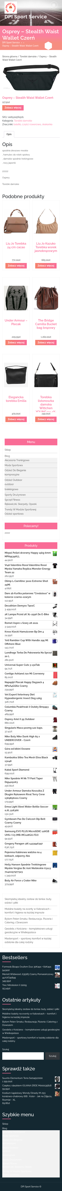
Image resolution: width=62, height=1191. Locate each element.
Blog (7, 456)
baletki (17, 124)
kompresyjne (12, 474)
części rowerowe (31, 124)
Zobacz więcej (13, 107)
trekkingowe (11, 489)
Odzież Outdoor (13, 480)
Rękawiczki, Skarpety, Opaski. (21, 504)
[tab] (53, 5)
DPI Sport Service (26, 16)
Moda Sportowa (14, 465)
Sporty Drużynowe (15, 494)
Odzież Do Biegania (15, 470)
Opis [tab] (9, 134)
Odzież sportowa (14, 513)
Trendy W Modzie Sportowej (20, 509)
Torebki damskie (28, 56)
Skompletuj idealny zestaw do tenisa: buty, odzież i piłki (30, 1009)
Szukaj (5, 1049)
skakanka (47, 124)
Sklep (8, 449)
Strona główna (9, 56)
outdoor (9, 484)
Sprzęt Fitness (12, 499)
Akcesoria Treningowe (17, 460)
